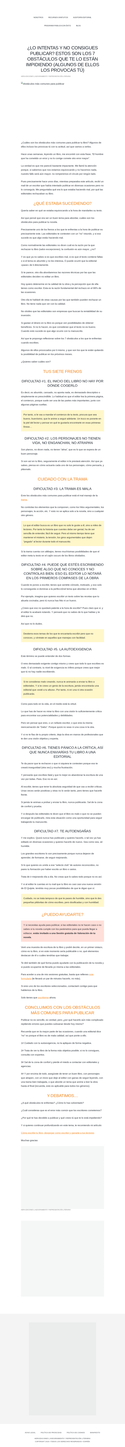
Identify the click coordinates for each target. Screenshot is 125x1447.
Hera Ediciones (62, 7)
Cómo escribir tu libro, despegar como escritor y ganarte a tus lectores (57, 1133)
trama (24, 499)
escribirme (43, 997)
